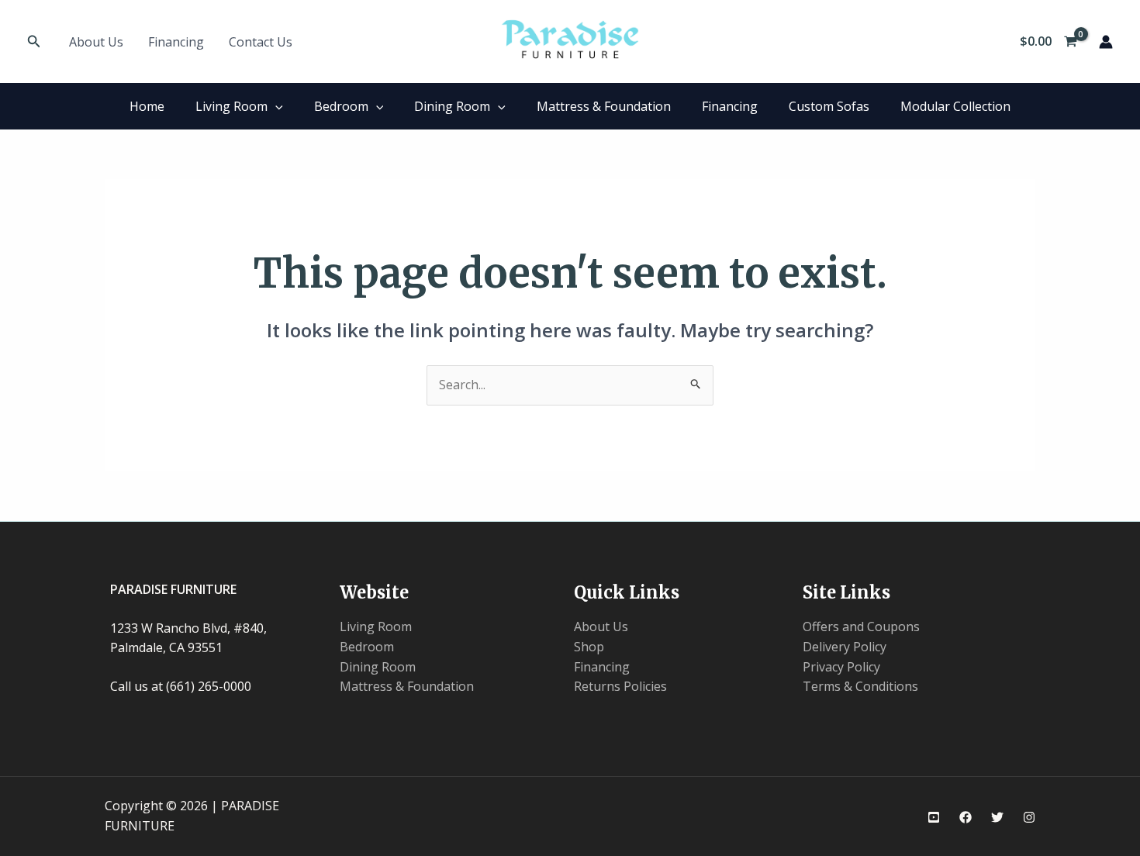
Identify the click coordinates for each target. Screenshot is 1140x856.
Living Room (231, 106)
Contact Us (260, 41)
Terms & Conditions (860, 686)
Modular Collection (955, 106)
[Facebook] (965, 817)
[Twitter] (997, 817)
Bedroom (341, 106)
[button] (34, 42)
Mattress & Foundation (604, 106)
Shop (589, 646)
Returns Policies (620, 686)
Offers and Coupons (861, 626)
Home (147, 106)
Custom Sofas (829, 106)
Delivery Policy (844, 646)
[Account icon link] (1106, 42)
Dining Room (452, 106)
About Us (96, 41)
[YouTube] (934, 817)
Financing (176, 41)
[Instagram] (1029, 817)
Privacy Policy (841, 666)
